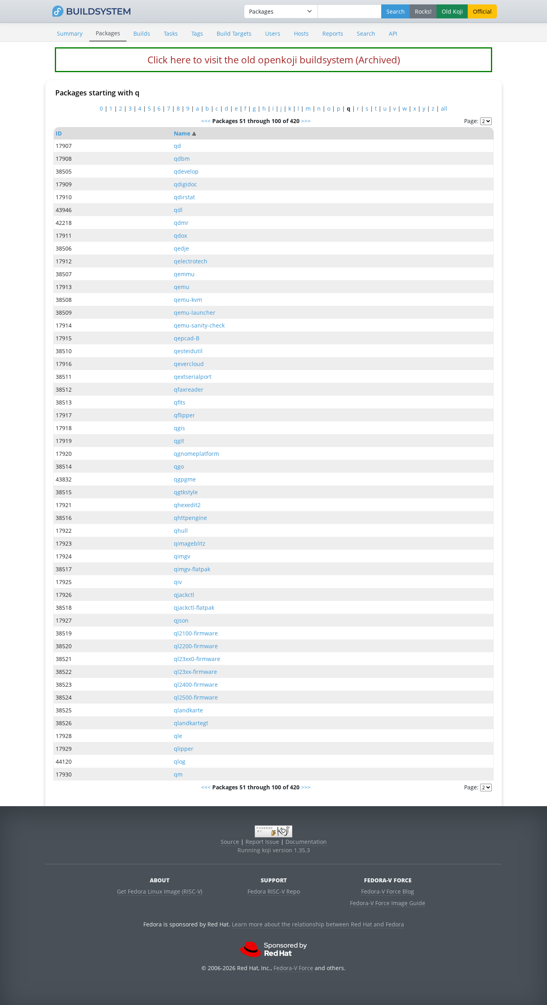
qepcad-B (186, 338)
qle (178, 736)
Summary (69, 33)
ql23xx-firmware (195, 671)
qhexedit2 (187, 505)
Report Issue (262, 841)
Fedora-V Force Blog (387, 891)
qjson (181, 620)
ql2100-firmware (196, 633)
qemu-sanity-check (199, 325)
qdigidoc (185, 184)
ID (59, 133)
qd (177, 146)
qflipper (184, 415)
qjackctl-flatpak (194, 607)
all (444, 108)
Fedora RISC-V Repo (273, 891)
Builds (141, 33)
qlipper (183, 748)
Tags (197, 33)
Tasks (171, 33)
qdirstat (184, 197)
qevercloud (189, 364)
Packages (108, 33)
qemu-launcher (194, 312)
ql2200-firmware (196, 646)
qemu (181, 287)
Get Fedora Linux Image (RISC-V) (159, 891)
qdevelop (186, 171)
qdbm (182, 158)
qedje (181, 248)
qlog (179, 761)
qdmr (181, 222)
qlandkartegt (191, 723)
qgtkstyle (186, 492)
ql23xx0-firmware (197, 659)
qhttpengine (190, 518)
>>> (306, 121)
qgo (179, 466)
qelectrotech (190, 261)
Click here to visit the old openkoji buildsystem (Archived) (273, 59)
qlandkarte (188, 710)
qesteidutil (188, 351)
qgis (179, 428)
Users (272, 33)
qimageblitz (189, 543)
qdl (178, 210)
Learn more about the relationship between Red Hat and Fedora (318, 924)
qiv (178, 582)
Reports (332, 33)
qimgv (182, 556)
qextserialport (192, 376)
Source (230, 841)
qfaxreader (188, 389)
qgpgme (185, 479)
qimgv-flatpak (192, 569)
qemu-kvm (188, 299)
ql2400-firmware (196, 684)
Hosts (301, 33)
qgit (179, 441)
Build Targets (234, 33)
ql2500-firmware (196, 697)
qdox (180, 235)
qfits (179, 402)
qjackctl (184, 595)
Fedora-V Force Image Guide (387, 903)
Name (182, 133)
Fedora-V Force (293, 968)
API (393, 33)
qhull (181, 530)
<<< (206, 121)
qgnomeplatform (196, 453)
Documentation (306, 841)
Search (366, 33)
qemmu (184, 274)
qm (178, 774)
